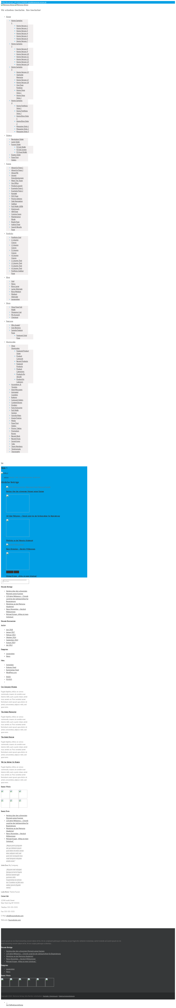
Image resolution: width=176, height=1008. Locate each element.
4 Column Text (16, 268)
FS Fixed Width (21, 152)
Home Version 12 (22, 59)
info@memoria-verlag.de (37, 2)
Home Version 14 (22, 64)
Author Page (15, 224)
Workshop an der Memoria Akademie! (19, 540)
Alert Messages (16, 390)
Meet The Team (17, 181)
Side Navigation (17, 201)
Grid (12, 281)
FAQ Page (14, 196)
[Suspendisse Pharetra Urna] (23, 807)
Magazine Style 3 (22, 131)
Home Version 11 (22, 57)
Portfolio (9, 233)
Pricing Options (16, 199)
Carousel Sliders (17, 400)
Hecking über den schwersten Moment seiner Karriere (25, 491)
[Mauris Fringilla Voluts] (14, 798)
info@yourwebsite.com (14, 916)
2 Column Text (16, 263)
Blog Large (15, 286)
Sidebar (14, 204)
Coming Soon (16, 214)
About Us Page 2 (17, 170)
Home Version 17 (22, 80)
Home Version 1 (22, 26)
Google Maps (16, 415)
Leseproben (15, 299)
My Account (15, 315)
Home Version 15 (22, 72)
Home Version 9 (22, 51)
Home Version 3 (22, 31)
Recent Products (22, 361)
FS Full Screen (21, 150)
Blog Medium (16, 291)
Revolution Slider (17, 139)
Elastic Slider (16, 155)
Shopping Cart (16, 312)
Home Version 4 (22, 33)
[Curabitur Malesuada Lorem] (14, 807)
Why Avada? (15, 325)
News (13, 284)
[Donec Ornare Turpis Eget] (5, 798)
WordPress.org (11, 672)
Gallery (16, 572)
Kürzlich (9, 679)
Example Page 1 (17, 188)
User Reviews (16, 328)
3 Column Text (16, 266)
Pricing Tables (16, 428)
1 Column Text (16, 261)
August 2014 (10, 643)
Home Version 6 (22, 39)
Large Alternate (16, 289)
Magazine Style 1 (22, 126)
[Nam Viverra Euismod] (5, 807)
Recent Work (15, 436)
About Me (14, 173)
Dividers (14, 405)
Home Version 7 (22, 41)
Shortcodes (10, 342)
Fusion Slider (16, 144)
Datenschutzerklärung (67, 996)
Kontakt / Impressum (50, 996)
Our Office (15, 183)
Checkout (14, 317)
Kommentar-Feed (12, 670)
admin (6, 477)
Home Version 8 (22, 49)
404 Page (14, 211)
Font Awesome (16, 408)
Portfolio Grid (16, 237)
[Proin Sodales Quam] (23, 798)
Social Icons (15, 441)
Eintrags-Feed (11, 667)
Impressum (15, 209)
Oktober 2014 (11, 637)
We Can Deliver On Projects (10, 762)
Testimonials (16, 449)
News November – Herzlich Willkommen (20, 549)
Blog (8, 277)
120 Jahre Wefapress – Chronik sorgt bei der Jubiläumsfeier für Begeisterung (33, 516)
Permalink (9, 572)
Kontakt (14, 193)
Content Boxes (16, 402)
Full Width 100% (17, 206)
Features (9, 321)
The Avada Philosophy (8, 712)
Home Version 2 (22, 28)
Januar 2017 (10, 632)
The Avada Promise (7, 737)
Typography (15, 452)
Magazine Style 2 (22, 129)
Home (8, 17)
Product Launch (16, 186)
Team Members (17, 446)
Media (13, 421)
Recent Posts (15, 439)
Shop (8, 303)
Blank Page (15, 222)
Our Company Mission (9, 687)
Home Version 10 (22, 54)
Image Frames (16, 418)
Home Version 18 (22, 82)
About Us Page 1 (17, 168)
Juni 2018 (9, 630)
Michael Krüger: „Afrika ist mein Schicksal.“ (21, 576)
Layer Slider (15, 142)
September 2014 (12, 640)
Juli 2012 (9, 645)
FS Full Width (21, 147)
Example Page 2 (17, 191)
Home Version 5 (22, 36)
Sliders (9, 135)
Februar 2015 (11, 635)
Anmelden (10, 665)
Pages (8, 164)
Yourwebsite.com (14, 920)
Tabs (13, 444)
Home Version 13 (22, 62)
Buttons (14, 397)
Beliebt (8, 677)
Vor (2, 463)
